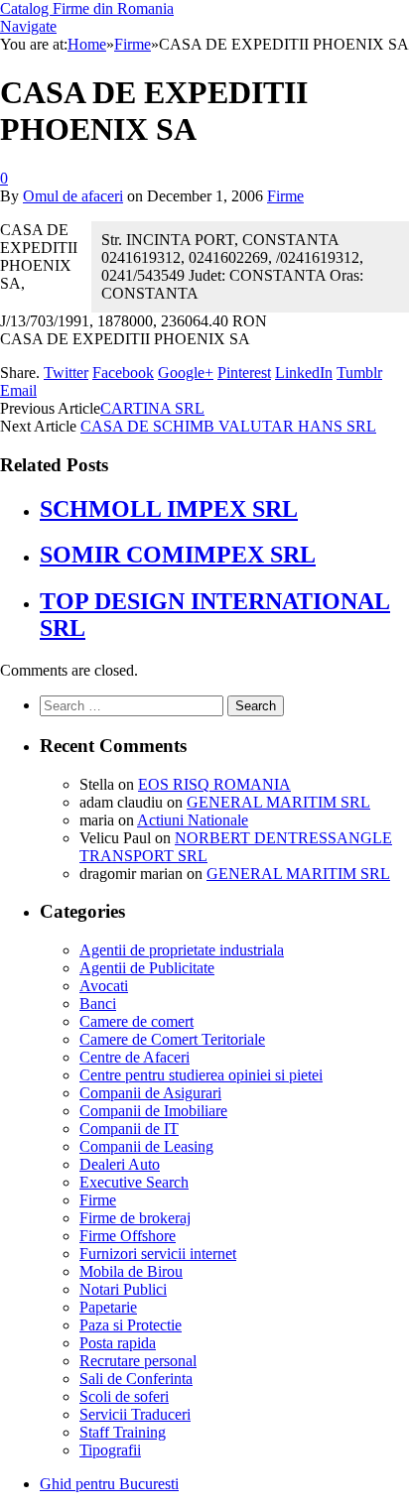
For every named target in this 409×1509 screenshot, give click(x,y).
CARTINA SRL (152, 408)
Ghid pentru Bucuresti (109, 1483)
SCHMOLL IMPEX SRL (169, 509)
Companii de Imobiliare (153, 1110)
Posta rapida (117, 1342)
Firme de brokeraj (135, 1217)
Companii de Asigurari (150, 1092)
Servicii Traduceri (135, 1414)
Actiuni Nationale (192, 820)
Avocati (103, 985)
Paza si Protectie (130, 1325)
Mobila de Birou (131, 1271)
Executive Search (134, 1182)
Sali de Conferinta (136, 1378)
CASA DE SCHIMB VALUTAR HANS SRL (228, 426)
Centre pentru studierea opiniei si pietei (201, 1075)
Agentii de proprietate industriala (181, 950)
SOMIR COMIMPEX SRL (178, 554)
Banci (97, 1003)
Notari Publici (123, 1289)
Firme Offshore (127, 1235)
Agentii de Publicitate (146, 967)
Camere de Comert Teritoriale (172, 1039)
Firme (285, 196)
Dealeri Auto (119, 1164)
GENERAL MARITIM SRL (278, 802)
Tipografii (110, 1450)
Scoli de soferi (124, 1396)
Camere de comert (136, 1021)
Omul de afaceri (73, 196)
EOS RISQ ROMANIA (214, 784)
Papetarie (108, 1307)
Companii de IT (129, 1128)
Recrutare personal (138, 1360)
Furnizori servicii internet (157, 1253)
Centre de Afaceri (134, 1057)
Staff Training (122, 1432)
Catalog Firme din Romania (87, 8)
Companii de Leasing (146, 1146)
